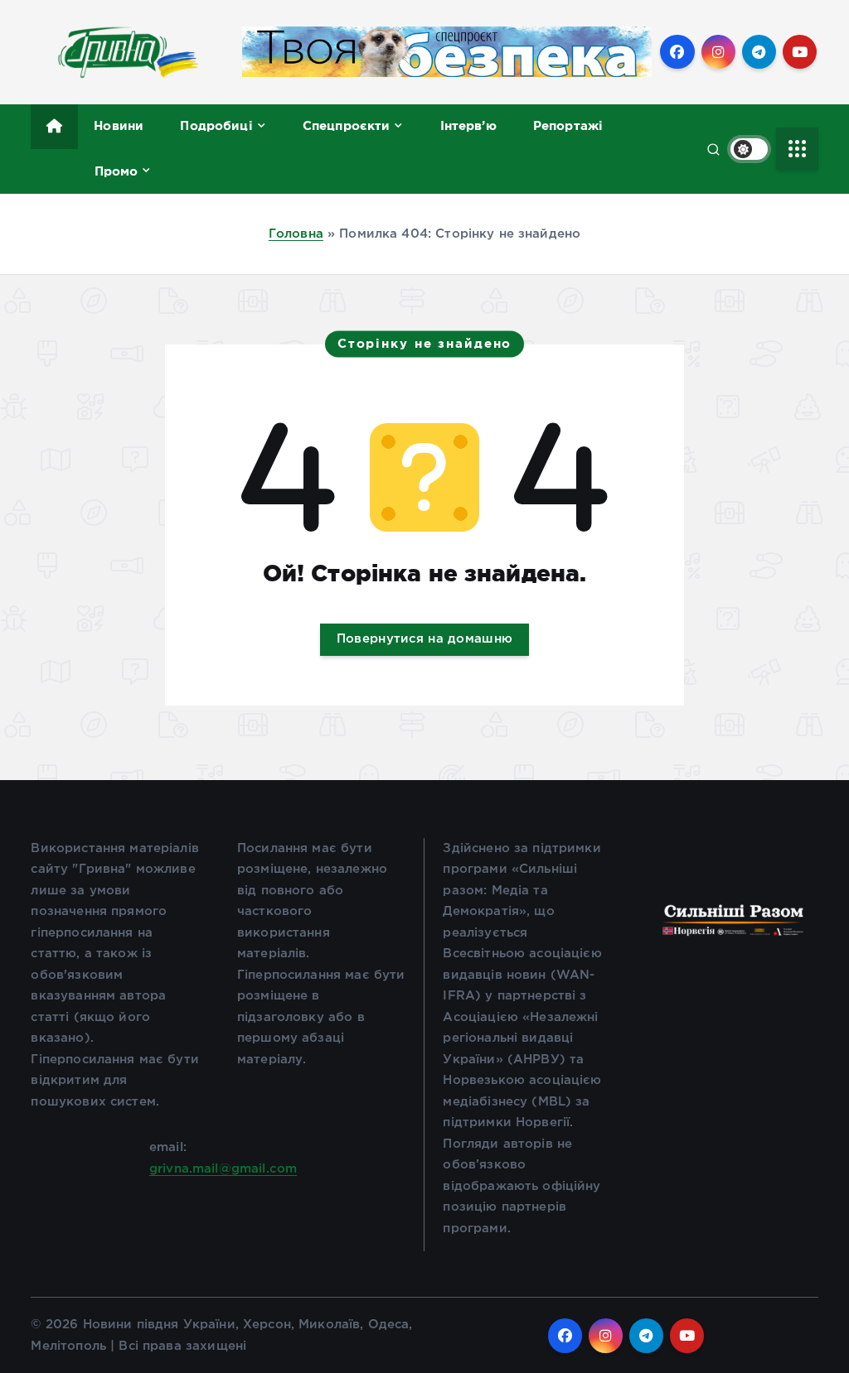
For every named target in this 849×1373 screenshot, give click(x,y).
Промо (116, 171)
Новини (118, 125)
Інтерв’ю (468, 125)
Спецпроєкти (347, 125)
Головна (296, 234)
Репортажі (568, 125)
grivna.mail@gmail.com (223, 1168)
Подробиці (216, 125)
